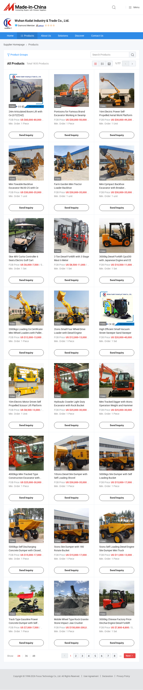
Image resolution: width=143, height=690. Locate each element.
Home (10, 35)
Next (128, 655)
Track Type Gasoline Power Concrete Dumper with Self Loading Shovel (23, 623)
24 (18, 655)
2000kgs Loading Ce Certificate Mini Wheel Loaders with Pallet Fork (26, 332)
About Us (46, 35)
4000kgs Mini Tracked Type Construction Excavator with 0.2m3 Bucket (24, 477)
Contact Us (97, 35)
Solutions (63, 35)
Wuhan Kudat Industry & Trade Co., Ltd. (42, 20)
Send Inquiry (26, 135)
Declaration (107, 676)
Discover (79, 35)
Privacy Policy (123, 676)
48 (33, 655)
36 (26, 655)
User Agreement (91, 676)
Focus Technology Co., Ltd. (49, 676)
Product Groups (19, 54)
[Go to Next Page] (132, 63)
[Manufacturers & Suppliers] (25, 7)
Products (29, 35)
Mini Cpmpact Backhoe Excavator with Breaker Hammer (111, 187)
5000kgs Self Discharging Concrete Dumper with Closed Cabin (25, 550)
